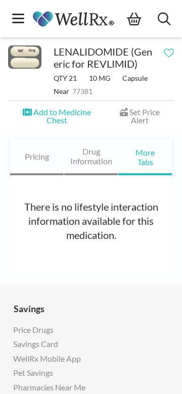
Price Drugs (33, 329)
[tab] (37, 157)
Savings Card (35, 344)
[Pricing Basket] (142, 19)
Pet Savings (33, 372)
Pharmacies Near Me (49, 387)
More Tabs (145, 157)
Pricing (37, 156)
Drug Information (91, 156)
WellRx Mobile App (47, 358)
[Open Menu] (18, 19)
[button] (56, 116)
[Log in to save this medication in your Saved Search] (169, 50)
